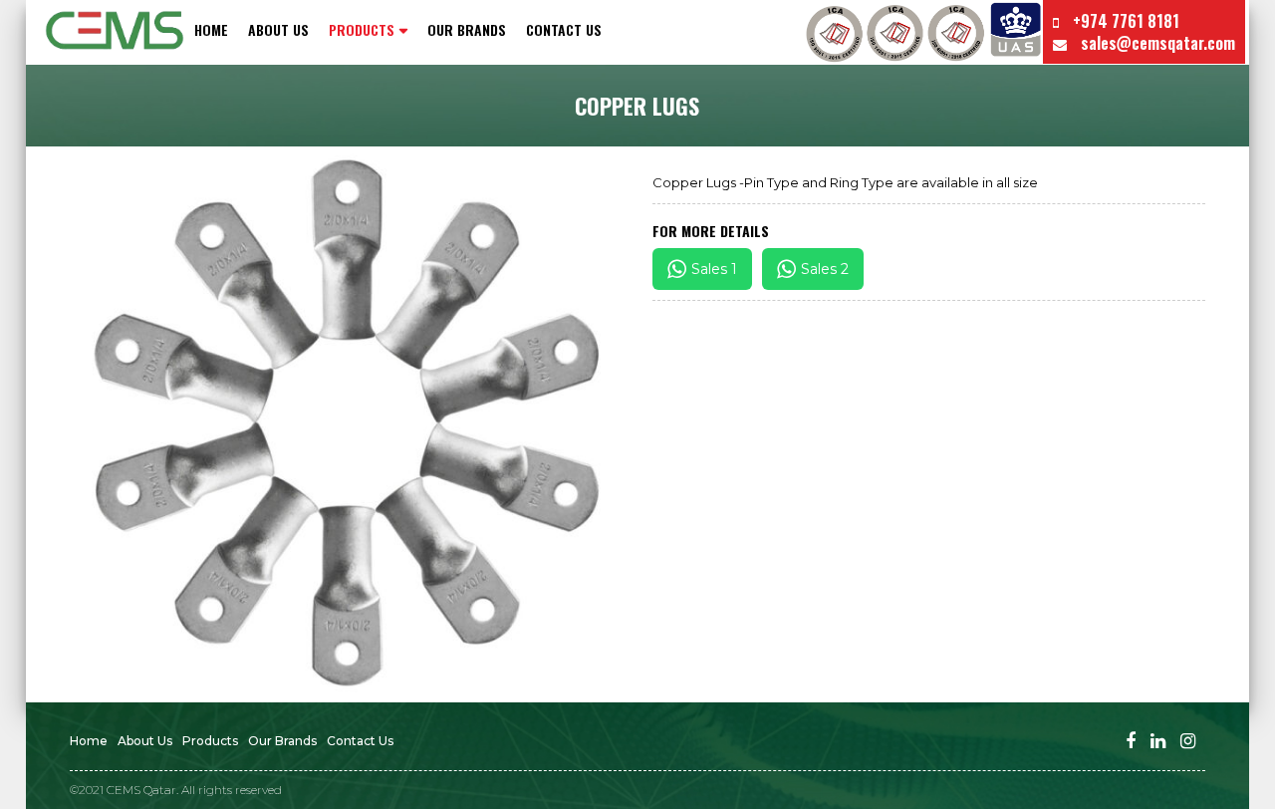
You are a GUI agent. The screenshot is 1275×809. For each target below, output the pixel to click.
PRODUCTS (361, 30)
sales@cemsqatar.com (1156, 43)
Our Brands (466, 30)
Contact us (564, 30)
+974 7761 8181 (1124, 21)
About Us (278, 30)
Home (211, 30)
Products (210, 740)
